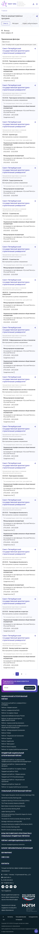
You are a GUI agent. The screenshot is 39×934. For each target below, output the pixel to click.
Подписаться (29, 688)
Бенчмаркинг (6, 852)
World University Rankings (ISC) (10, 827)
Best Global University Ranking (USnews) (13, 806)
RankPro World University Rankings (11, 829)
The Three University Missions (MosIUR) (13, 803)
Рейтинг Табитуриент (8, 744)
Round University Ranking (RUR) (10, 809)
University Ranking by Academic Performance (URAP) (17, 824)
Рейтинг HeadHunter (7, 741)
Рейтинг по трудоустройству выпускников (14, 749)
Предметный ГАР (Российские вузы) (12, 777)
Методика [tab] (15, 23)
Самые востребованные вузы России (13, 716)
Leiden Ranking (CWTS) (8, 811)
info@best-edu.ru (9, 883)
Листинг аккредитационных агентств (12, 844)
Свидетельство (8, 80)
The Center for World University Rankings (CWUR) (15, 819)
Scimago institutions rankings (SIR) (11, 821)
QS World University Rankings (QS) (11, 798)
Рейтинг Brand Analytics (8, 746)
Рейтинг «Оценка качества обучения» (12, 723)
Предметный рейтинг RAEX (9, 771)
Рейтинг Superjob (6, 738)
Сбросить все (5, 41)
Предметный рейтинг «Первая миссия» (13, 774)
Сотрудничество (33, 917)
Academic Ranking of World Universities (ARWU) (15, 800)
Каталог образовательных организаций (17, 848)
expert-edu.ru (7, 877)
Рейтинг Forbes (6, 733)
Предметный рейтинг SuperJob (11, 784)
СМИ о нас (5, 857)
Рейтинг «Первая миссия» (9, 707)
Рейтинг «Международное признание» (13, 730)
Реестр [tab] (5, 23)
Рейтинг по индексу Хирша (9, 713)
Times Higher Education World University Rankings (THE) (18, 795)
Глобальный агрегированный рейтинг (16, 791)
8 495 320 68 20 (8, 880)
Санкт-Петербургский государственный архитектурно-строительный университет (20, 44)
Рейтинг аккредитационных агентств (16, 840)
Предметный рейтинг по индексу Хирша (13, 769)
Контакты (10, 917)
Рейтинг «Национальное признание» (12, 736)
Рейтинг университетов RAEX (10, 710)
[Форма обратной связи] (36, 931)
